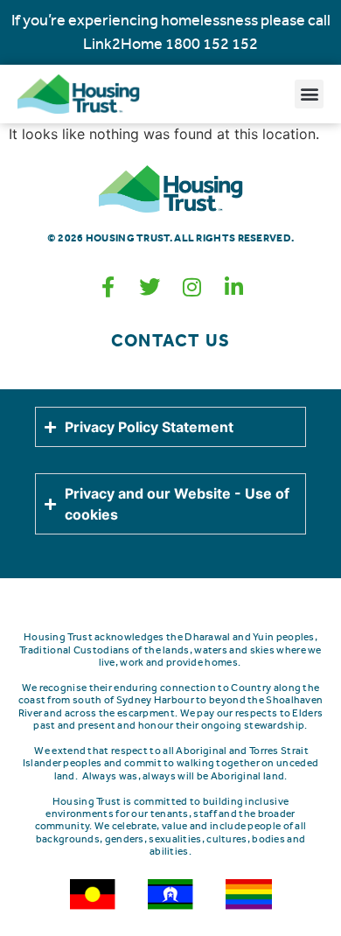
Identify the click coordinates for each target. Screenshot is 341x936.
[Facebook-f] (108, 287)
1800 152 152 (211, 43)
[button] (309, 94)
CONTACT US (170, 340)
